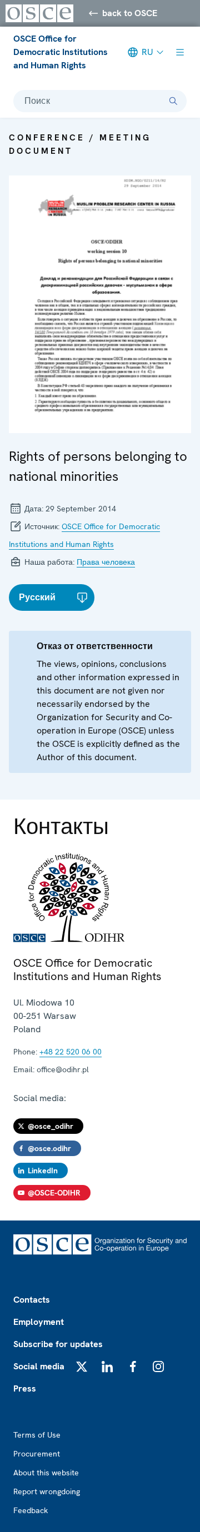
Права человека (106, 562)
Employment (38, 1322)
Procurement (36, 1454)
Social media (38, 1366)
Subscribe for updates (58, 1344)
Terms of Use (37, 1435)
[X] (81, 1366)
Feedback (30, 1510)
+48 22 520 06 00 (70, 1052)
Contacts (31, 1299)
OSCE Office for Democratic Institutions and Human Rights (60, 52)
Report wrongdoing (46, 1491)
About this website (46, 1473)
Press (24, 1388)
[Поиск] (173, 101)
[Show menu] (180, 52)
